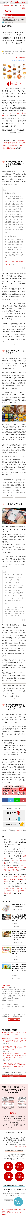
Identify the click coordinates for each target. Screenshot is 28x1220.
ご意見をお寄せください (14, 1020)
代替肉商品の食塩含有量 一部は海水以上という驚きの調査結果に (15, 879)
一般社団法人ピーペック (14, 1212)
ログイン (21, 5)
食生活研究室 (11, 17)
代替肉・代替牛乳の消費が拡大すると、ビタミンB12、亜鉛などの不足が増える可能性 (15, 891)
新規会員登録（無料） (8, 5)
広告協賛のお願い (6, 1211)
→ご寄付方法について (20, 1146)
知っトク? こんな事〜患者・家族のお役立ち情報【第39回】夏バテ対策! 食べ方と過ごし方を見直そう (19, 968)
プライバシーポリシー (19, 1209)
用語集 (23, 8)
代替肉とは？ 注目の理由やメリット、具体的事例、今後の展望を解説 (15, 868)
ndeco (24, 50)
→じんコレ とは (7, 1146)
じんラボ (4, 17)
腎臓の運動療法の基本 (16, 1107)
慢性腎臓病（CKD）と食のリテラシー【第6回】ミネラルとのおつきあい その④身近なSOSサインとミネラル (14, 1047)
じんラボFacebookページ (19, 60)
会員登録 (19, 830)
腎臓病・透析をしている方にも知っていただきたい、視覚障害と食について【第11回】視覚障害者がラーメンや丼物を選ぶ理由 (15, 1065)
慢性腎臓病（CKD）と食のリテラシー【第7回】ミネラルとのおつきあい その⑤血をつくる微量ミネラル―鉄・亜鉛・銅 (14, 1040)
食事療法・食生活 (22, 57)
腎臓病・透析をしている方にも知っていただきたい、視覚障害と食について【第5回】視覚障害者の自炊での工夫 (19, 935)
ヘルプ (4, 1209)
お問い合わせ (9, 1209)
